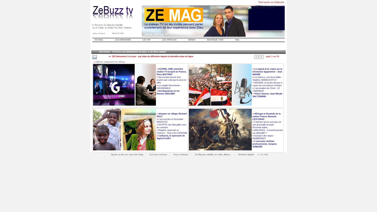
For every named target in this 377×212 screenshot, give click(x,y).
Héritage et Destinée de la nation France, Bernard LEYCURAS (267, 116)
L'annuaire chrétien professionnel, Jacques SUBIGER (265, 144)
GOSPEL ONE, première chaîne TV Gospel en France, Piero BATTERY (171, 72)
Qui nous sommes (158, 154)
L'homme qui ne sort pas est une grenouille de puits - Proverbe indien (267, 125)
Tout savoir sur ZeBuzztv (271, 2)
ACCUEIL (99, 40)
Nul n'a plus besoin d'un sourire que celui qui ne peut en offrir (171, 80)
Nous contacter (181, 154)
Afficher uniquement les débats (109, 62)
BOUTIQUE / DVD (215, 40)
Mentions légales (246, 154)
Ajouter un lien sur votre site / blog (127, 154)
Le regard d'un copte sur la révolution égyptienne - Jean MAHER (267, 72)
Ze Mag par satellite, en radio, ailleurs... (213, 154)
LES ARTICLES (169, 40)
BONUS (191, 40)
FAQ (237, 40)
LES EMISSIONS (123, 40)
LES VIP (146, 40)
